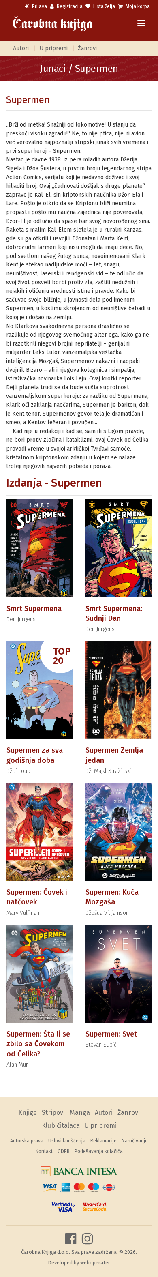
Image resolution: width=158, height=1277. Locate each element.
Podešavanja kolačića (99, 1151)
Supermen (27, 99)
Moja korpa (137, 6)
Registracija (69, 6)
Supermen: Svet (111, 1034)
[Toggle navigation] (141, 24)
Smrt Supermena (34, 608)
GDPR (64, 1151)
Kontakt (44, 1151)
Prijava (39, 6)
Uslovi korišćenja (66, 1141)
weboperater (95, 1263)
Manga (80, 1112)
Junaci (53, 68)
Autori (21, 48)
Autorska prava (26, 1141)
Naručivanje (135, 1141)
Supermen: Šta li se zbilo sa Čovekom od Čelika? (38, 1044)
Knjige (27, 1112)
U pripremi (53, 48)
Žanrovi (87, 48)
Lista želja (103, 6)
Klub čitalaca (61, 1125)
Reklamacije (103, 1141)
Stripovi (53, 1112)
